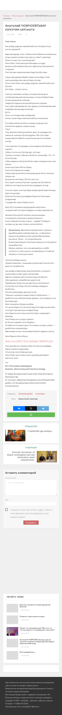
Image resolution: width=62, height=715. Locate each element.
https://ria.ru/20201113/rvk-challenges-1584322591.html (29, 341)
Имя (6, 500)
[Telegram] (43, 408)
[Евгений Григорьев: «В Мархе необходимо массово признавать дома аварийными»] (47, 456)
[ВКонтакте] (19, 408)
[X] (31, 408)
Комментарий (10, 478)
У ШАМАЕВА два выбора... (40, 431)
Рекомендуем (25, 394)
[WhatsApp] (31, 414)
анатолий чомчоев (29, 399)
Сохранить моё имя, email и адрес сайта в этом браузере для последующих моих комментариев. (31, 510)
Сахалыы (40, 394)
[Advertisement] (31, 560)
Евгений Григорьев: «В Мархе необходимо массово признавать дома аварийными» (21, 456)
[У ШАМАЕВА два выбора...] (15, 435)
